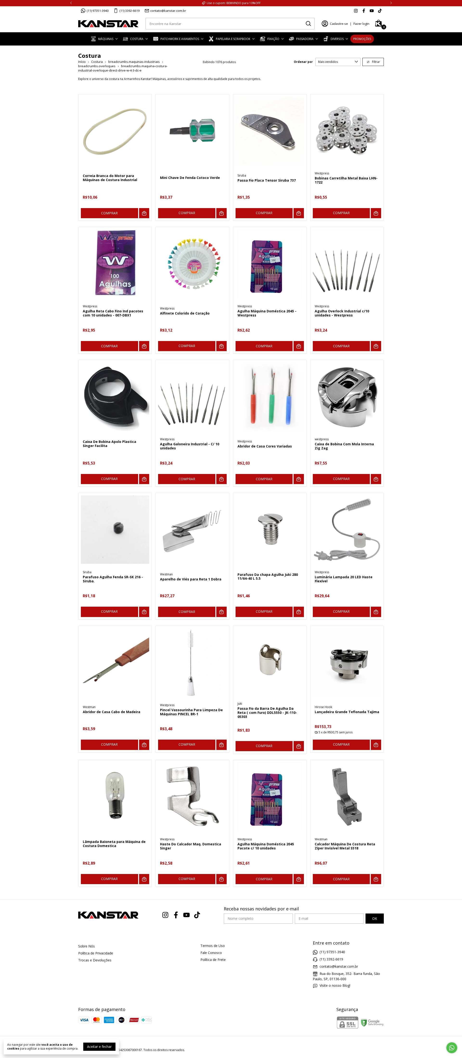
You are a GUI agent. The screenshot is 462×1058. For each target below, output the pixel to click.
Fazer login (361, 23)
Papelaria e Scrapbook (233, 39)
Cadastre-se (339, 23)
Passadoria (305, 39)
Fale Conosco (211, 952)
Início (82, 61)
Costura (136, 39)
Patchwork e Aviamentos (179, 39)
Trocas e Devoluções (94, 960)
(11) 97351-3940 (98, 10)
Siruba (241, 175)
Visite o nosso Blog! (335, 985)
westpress (322, 439)
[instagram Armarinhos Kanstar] (356, 11)
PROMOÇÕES (362, 39)
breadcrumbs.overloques (97, 66)
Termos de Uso (212, 945)
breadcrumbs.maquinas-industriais (134, 61)
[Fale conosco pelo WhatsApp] (451, 1047)
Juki (239, 704)
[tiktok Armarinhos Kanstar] (380, 11)
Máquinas (105, 39)
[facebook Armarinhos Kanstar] (364, 11)
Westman (166, 574)
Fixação (273, 39)
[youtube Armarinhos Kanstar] (372, 11)
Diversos (337, 39)
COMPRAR (109, 213)
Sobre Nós (86, 946)
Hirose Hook (323, 707)
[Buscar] (308, 23)
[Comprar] (221, 213)
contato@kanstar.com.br (168, 10)
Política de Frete (213, 959)
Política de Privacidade (95, 953)
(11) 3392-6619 (129, 10)
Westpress (322, 173)
